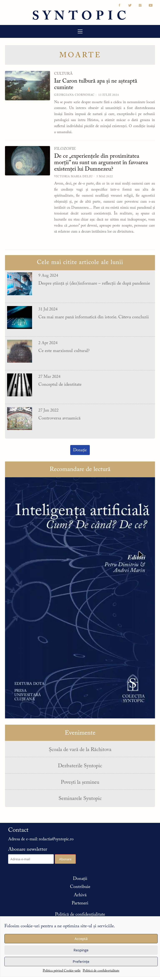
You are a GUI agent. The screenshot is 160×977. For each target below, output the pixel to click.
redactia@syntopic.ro (56, 839)
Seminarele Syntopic (80, 798)
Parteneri (80, 903)
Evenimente (80, 733)
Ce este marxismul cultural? (64, 351)
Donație (80, 450)
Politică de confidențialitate (101, 970)
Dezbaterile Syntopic (80, 766)
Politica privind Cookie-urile (62, 970)
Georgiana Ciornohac (74, 95)
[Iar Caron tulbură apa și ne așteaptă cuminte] (27, 85)
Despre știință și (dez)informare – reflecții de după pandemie (94, 283)
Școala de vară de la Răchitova (80, 750)
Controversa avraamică (59, 418)
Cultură (63, 74)
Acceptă (81, 938)
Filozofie (65, 149)
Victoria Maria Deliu (73, 176)
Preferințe (81, 961)
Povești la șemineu (80, 782)
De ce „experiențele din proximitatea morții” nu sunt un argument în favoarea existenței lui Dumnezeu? (101, 162)
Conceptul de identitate (59, 384)
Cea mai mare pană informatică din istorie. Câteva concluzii (93, 317)
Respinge (81, 950)
